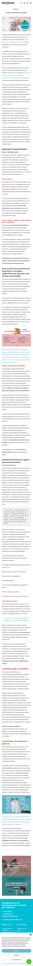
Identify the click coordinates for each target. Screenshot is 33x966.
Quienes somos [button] (22, 928)
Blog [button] (18, 930)
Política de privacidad (19, 963)
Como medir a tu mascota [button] (7, 929)
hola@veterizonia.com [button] (10, 916)
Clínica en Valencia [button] (7, 932)
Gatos (16, 9)
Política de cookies (8, 963)
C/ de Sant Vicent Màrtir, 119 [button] (12, 919)
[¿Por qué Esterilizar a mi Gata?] (16, 866)
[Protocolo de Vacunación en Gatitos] (16, 886)
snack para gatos (24, 632)
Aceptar (16, 950)
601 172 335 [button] (8, 911)
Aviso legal (26, 963)
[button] (30, 934)
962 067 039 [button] (8, 914)
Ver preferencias (16, 959)
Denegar (16, 955)
